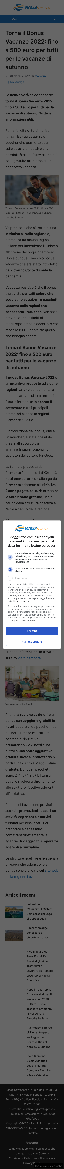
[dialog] (32, 584)
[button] (32, 578)
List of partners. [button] (21, 601)
